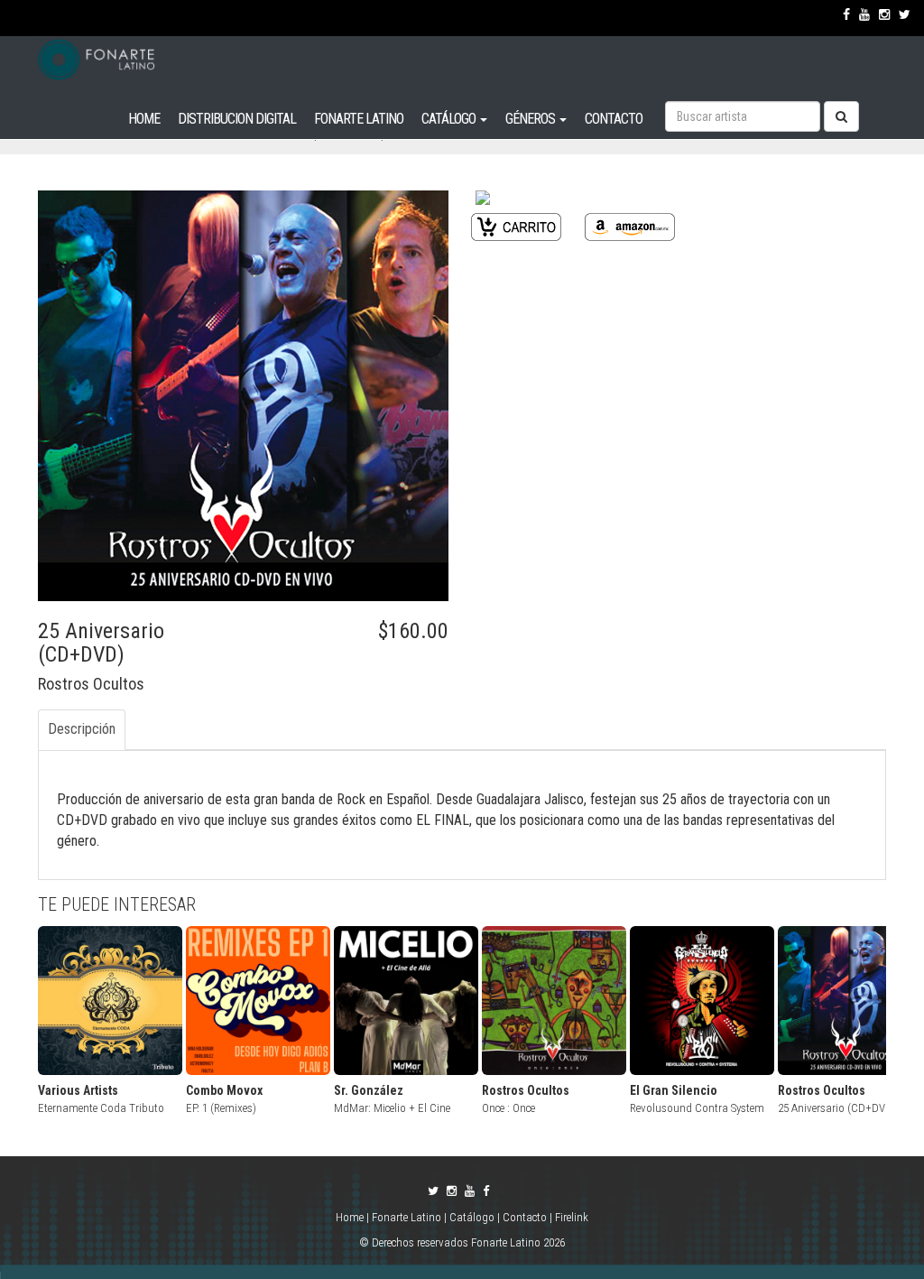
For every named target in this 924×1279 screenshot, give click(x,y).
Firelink (571, 1217)
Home (351, 1217)
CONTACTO (613, 118)
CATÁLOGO (449, 118)
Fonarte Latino (406, 1217)
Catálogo (471, 1217)
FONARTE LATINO (358, 118)
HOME (144, 118)
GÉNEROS (531, 118)
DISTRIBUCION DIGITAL (237, 118)
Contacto (525, 1217)
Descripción (82, 728)
